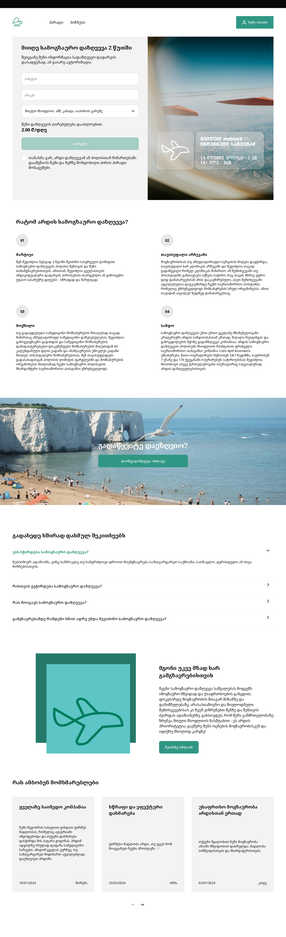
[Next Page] (142, 904)
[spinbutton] (80, 95)
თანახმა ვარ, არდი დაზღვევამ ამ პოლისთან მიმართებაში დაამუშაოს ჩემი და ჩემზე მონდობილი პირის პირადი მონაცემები (82, 162)
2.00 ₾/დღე (34, 130)
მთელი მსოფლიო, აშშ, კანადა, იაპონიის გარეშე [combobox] (64, 111)
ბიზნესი (77, 22)
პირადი (56, 22)
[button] (143, 552)
